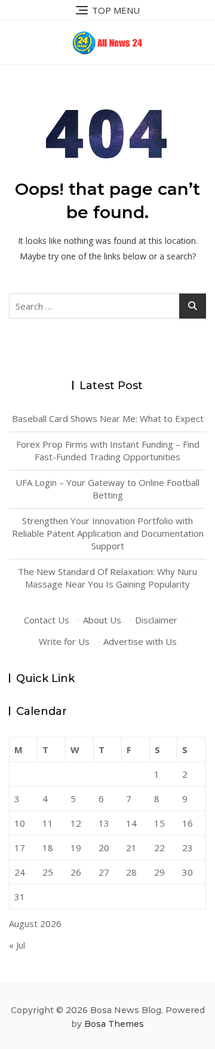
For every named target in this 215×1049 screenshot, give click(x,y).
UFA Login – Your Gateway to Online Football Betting (107, 488)
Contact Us (46, 620)
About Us (102, 620)
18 (47, 848)
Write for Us (64, 641)
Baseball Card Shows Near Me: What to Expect (108, 418)
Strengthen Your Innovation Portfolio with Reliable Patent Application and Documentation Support (108, 533)
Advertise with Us (140, 641)
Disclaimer (156, 620)
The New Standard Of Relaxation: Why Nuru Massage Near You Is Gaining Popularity (107, 577)
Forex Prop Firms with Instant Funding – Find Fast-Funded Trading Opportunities (107, 450)
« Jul (17, 945)
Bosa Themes (114, 1024)
